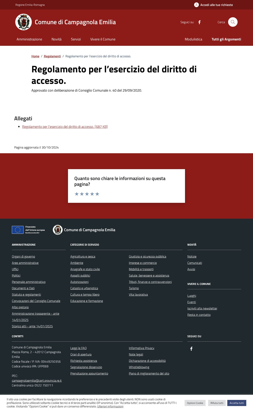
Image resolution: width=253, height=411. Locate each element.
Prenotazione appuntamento (89, 373)
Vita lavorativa (138, 294)
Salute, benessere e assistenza (149, 275)
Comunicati (194, 262)
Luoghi (191, 295)
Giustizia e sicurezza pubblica (147, 256)
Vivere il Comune (102, 39)
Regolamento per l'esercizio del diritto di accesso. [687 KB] (65, 126)
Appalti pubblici (80, 275)
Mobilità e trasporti (141, 269)
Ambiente (76, 262)
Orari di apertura (81, 354)
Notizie (191, 256)
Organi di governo (23, 256)
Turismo (134, 288)
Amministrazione (29, 39)
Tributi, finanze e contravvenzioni (150, 281)
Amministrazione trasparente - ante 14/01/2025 (35, 316)
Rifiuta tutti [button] (217, 403)
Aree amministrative (25, 262)
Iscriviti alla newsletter (202, 308)
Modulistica (193, 39)
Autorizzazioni (79, 281)
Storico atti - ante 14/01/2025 (32, 326)
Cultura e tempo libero (84, 294)
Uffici (15, 269)
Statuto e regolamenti (26, 294)
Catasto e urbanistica (84, 288)
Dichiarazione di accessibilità (147, 360)
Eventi (191, 302)
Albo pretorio (20, 307)
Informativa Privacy (141, 348)
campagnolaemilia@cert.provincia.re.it (37, 380)
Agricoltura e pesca (82, 256)
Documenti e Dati (23, 288)
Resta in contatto (199, 314)
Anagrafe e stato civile (85, 269)
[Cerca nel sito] (233, 22)
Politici (16, 275)
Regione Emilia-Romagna (30, 5)
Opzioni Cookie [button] (195, 403)
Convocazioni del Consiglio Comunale (36, 300)
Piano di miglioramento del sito (149, 373)
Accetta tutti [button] (237, 403)
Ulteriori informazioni (110, 406)
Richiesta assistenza (83, 360)
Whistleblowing (139, 367)
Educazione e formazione (86, 300)
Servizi (76, 39)
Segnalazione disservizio (86, 367)
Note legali (136, 354)
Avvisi (191, 269)
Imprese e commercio (143, 262)
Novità (56, 39)
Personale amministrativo (28, 281)
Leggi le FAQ (78, 348)
